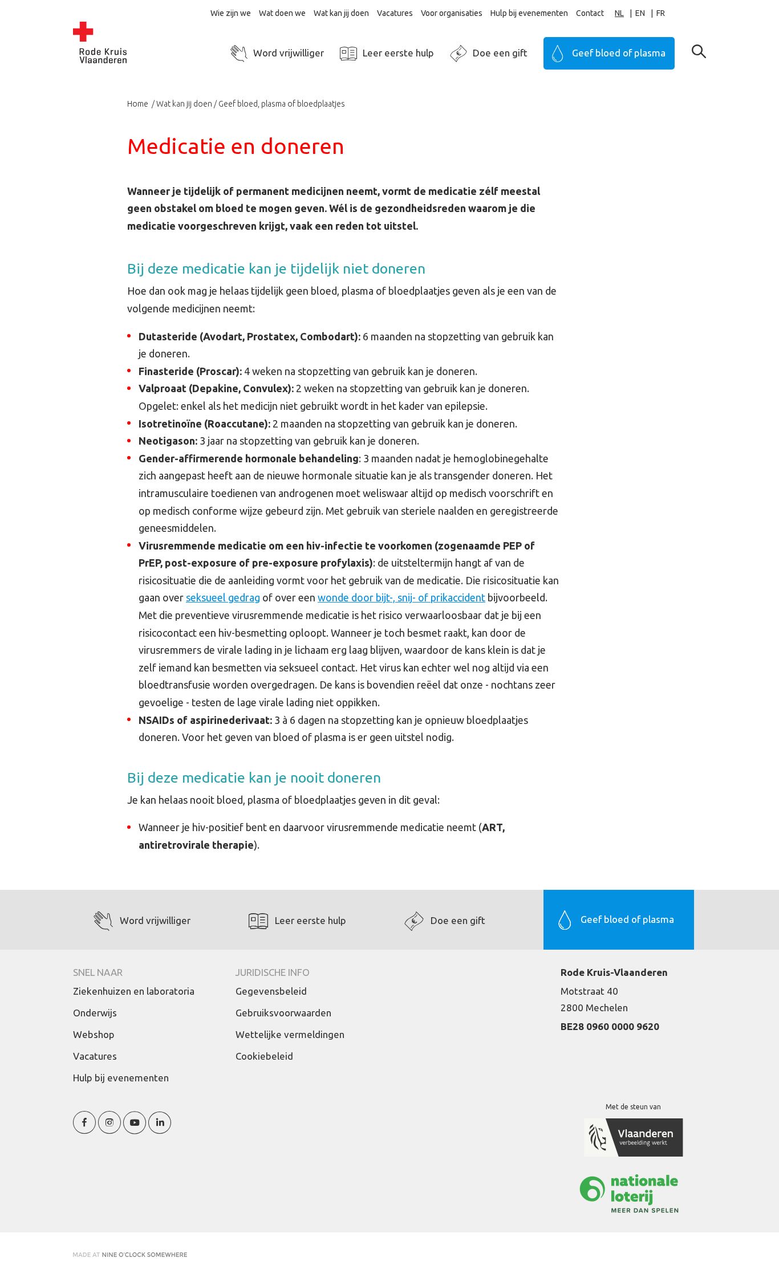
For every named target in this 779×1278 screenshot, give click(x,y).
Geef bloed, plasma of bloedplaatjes (281, 103)
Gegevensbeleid (271, 991)
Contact (590, 13)
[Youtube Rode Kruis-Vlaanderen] (134, 1129)
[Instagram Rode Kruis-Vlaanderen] (109, 1129)
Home (138, 103)
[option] (645, 13)
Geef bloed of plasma (619, 52)
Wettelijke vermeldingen (290, 1034)
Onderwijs (95, 1012)
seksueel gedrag (223, 597)
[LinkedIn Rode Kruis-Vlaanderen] (159, 1129)
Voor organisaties (451, 13)
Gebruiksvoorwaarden (283, 1012)
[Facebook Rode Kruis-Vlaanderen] (84, 1129)
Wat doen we (282, 13)
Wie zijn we (230, 13)
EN (640, 13)
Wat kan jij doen (341, 13)
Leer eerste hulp (398, 52)
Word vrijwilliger (288, 52)
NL (619, 13)
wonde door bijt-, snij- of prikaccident (401, 597)
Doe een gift (500, 52)
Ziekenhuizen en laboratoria (133, 991)
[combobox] (625, 13)
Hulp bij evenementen (529, 13)
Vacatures (395, 13)
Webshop (94, 1034)
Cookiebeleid (264, 1056)
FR (660, 13)
